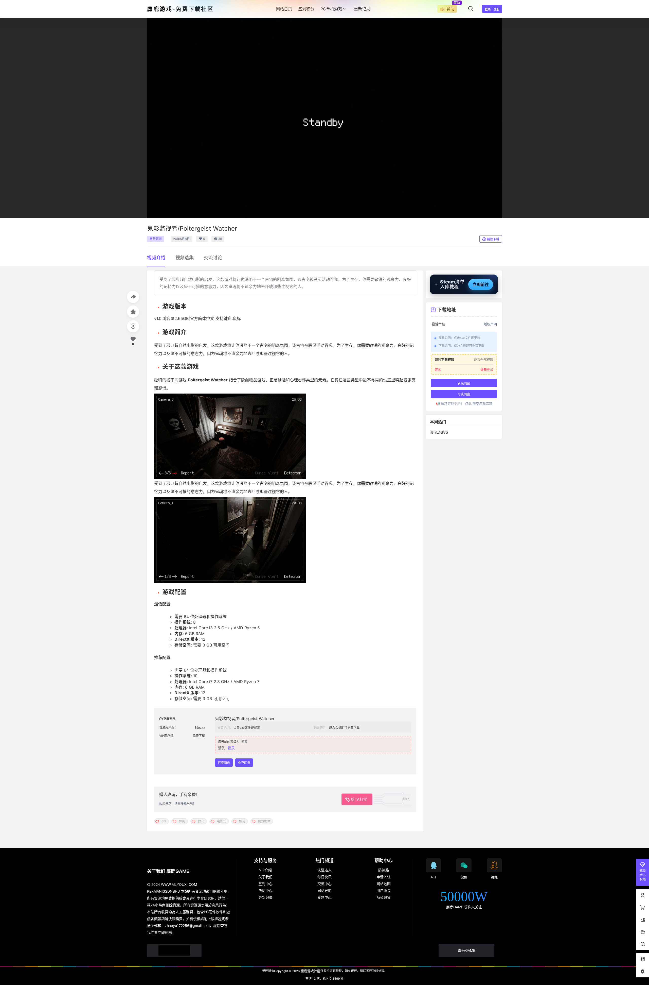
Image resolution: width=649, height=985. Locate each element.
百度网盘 (224, 763)
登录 (231, 748)
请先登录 (486, 369)
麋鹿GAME (466, 950)
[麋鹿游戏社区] (174, 950)
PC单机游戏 (331, 8)
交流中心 (324, 883)
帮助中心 (265, 890)
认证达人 (324, 870)
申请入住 (383, 877)
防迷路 (383, 870)
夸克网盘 (244, 763)
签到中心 (265, 883)
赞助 (450, 8)
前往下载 (493, 239)
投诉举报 (438, 324)
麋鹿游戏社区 (310, 971)
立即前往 (481, 284)
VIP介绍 (265, 870)
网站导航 (324, 890)
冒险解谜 (156, 239)
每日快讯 (324, 877)
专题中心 (324, 897)
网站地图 (383, 883)
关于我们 (265, 877)
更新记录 (265, 897)
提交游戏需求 (482, 403)
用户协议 (383, 890)
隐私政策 (383, 897)
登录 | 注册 (492, 9)
